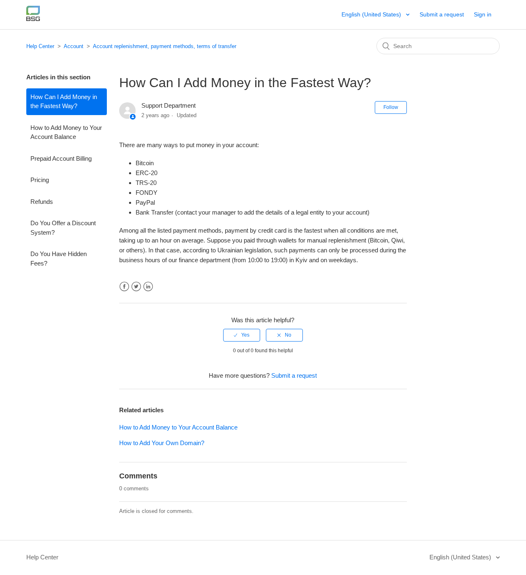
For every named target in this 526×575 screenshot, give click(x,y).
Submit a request (442, 14)
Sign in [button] (482, 14)
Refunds (41, 201)
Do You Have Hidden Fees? (58, 258)
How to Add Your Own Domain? (161, 442)
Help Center (40, 46)
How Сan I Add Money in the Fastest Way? (63, 101)
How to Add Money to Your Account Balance (66, 132)
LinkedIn (148, 287)
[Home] (33, 18)
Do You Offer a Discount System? (63, 227)
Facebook (124, 287)
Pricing (39, 179)
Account (73, 46)
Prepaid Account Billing (61, 158)
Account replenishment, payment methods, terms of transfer (164, 46)
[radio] (241, 335)
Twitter (136, 287)
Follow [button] (390, 107)
